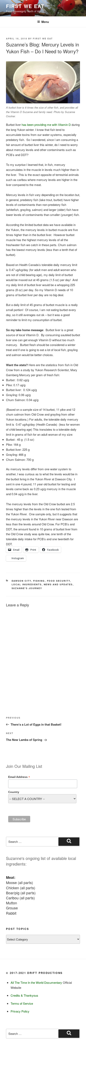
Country (13, 792)
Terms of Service (22, 1003)
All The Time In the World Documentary (36, 982)
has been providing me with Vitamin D (46, 124)
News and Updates (58, 584)
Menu (45, 22)
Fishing (39, 580)
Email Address (19, 777)
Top (82, 1062)
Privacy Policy (20, 1011)
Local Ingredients (27, 584)
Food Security (58, 580)
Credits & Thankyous (24, 995)
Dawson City (21, 580)
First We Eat (25, 6)
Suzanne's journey (27, 588)
